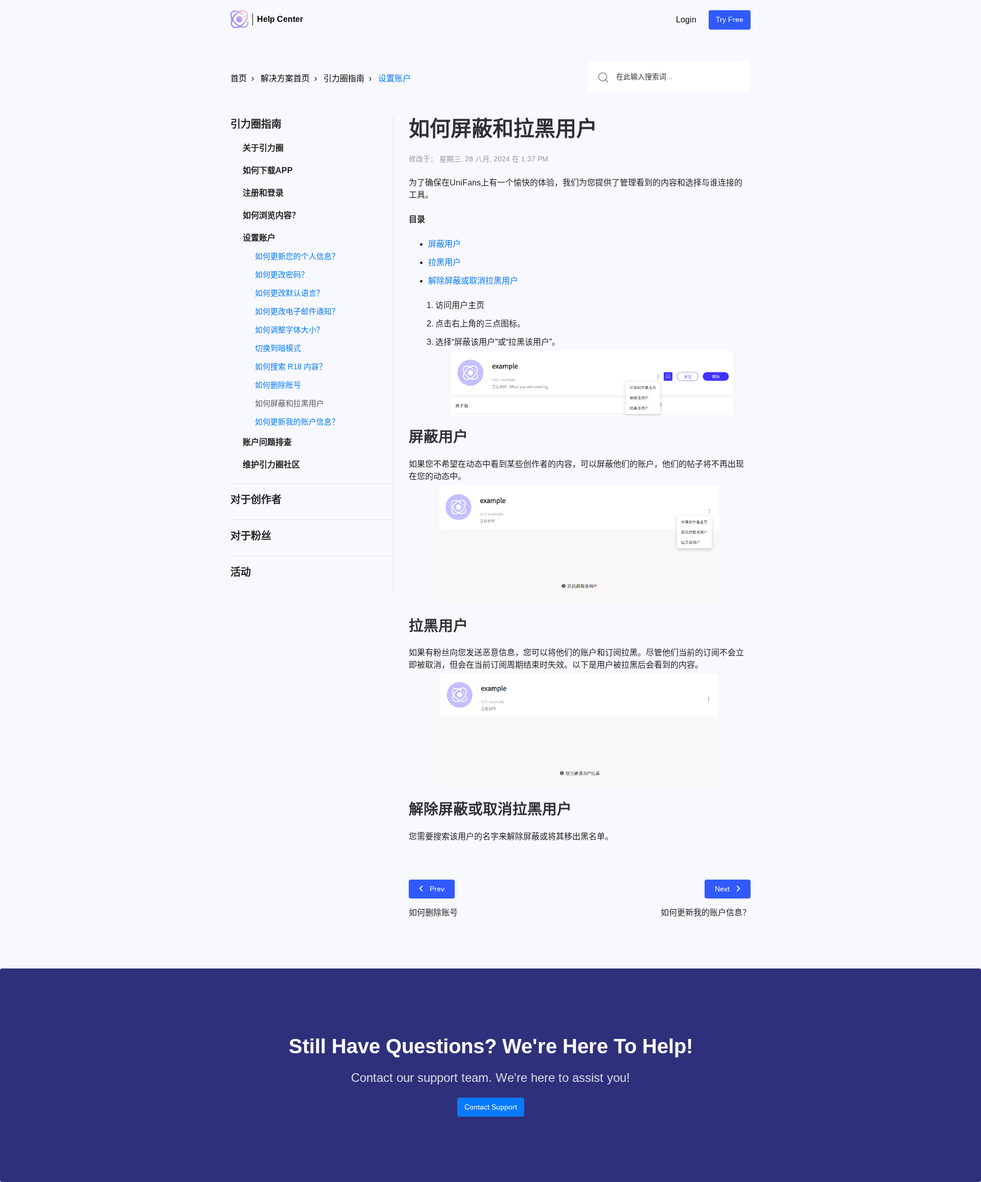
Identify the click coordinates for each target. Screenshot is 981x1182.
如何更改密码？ (282, 274)
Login (686, 19)
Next (722, 889)
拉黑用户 (444, 262)
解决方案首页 (285, 78)
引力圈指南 (343, 78)
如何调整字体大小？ (289, 329)
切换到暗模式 (278, 348)
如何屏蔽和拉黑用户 (289, 403)
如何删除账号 (278, 385)
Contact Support (490, 1107)
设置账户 (394, 78)
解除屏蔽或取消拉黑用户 (473, 280)
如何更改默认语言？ (289, 293)
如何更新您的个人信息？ (297, 256)
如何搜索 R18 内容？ (290, 366)
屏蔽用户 (444, 244)
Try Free (729, 19)
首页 (238, 78)
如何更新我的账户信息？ (297, 421)
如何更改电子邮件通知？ (297, 311)
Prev (437, 889)
